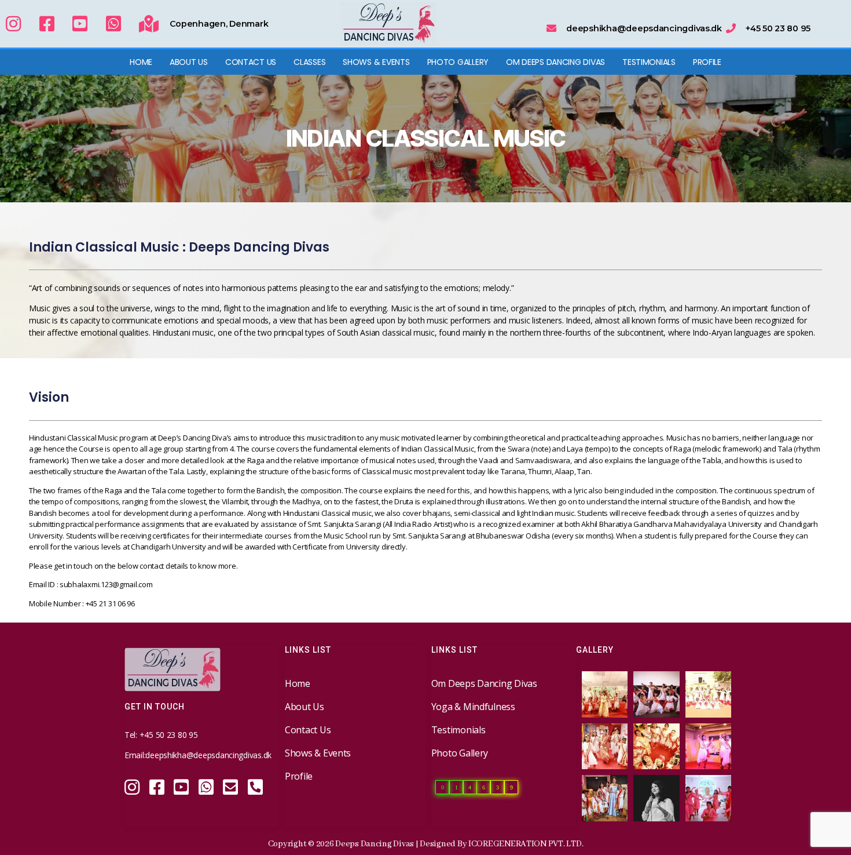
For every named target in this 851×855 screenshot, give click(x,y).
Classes (309, 62)
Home (141, 62)
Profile (707, 62)
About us (189, 62)
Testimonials (649, 62)
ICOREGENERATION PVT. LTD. (525, 844)
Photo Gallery (458, 62)
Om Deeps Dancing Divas (555, 62)
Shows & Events (376, 62)
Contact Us (250, 62)
